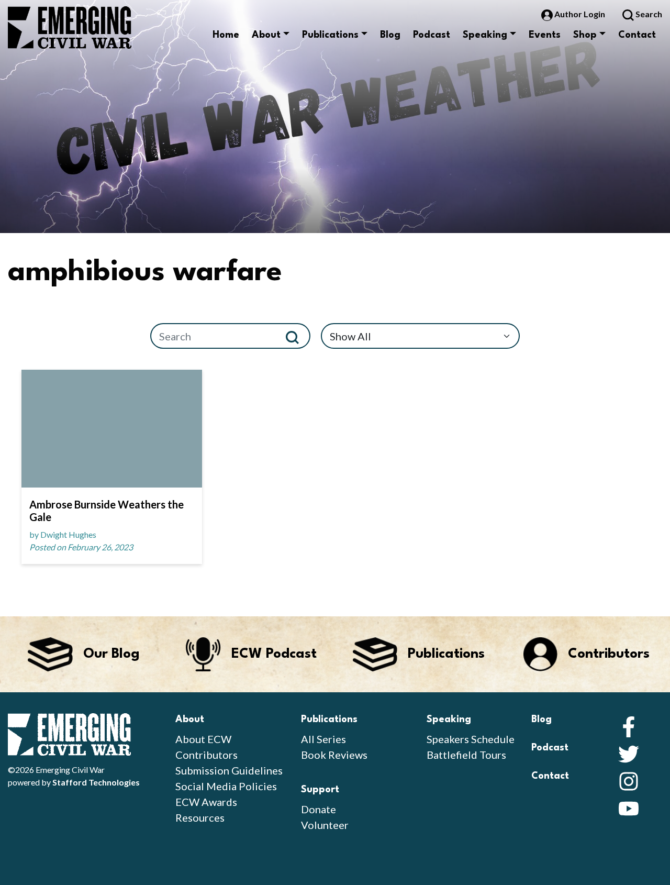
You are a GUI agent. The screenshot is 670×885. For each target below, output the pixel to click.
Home (226, 35)
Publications (330, 35)
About (266, 35)
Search (648, 14)
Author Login (580, 14)
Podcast (431, 35)
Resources (200, 817)
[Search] (296, 336)
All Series (323, 739)
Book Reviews (334, 754)
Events (545, 35)
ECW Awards (206, 801)
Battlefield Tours (466, 754)
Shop (585, 35)
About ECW (203, 739)
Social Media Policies (226, 786)
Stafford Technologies (96, 782)
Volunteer (325, 824)
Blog (390, 35)
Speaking (485, 35)
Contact (637, 35)
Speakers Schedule (471, 739)
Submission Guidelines (229, 770)
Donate (318, 809)
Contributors (206, 754)
